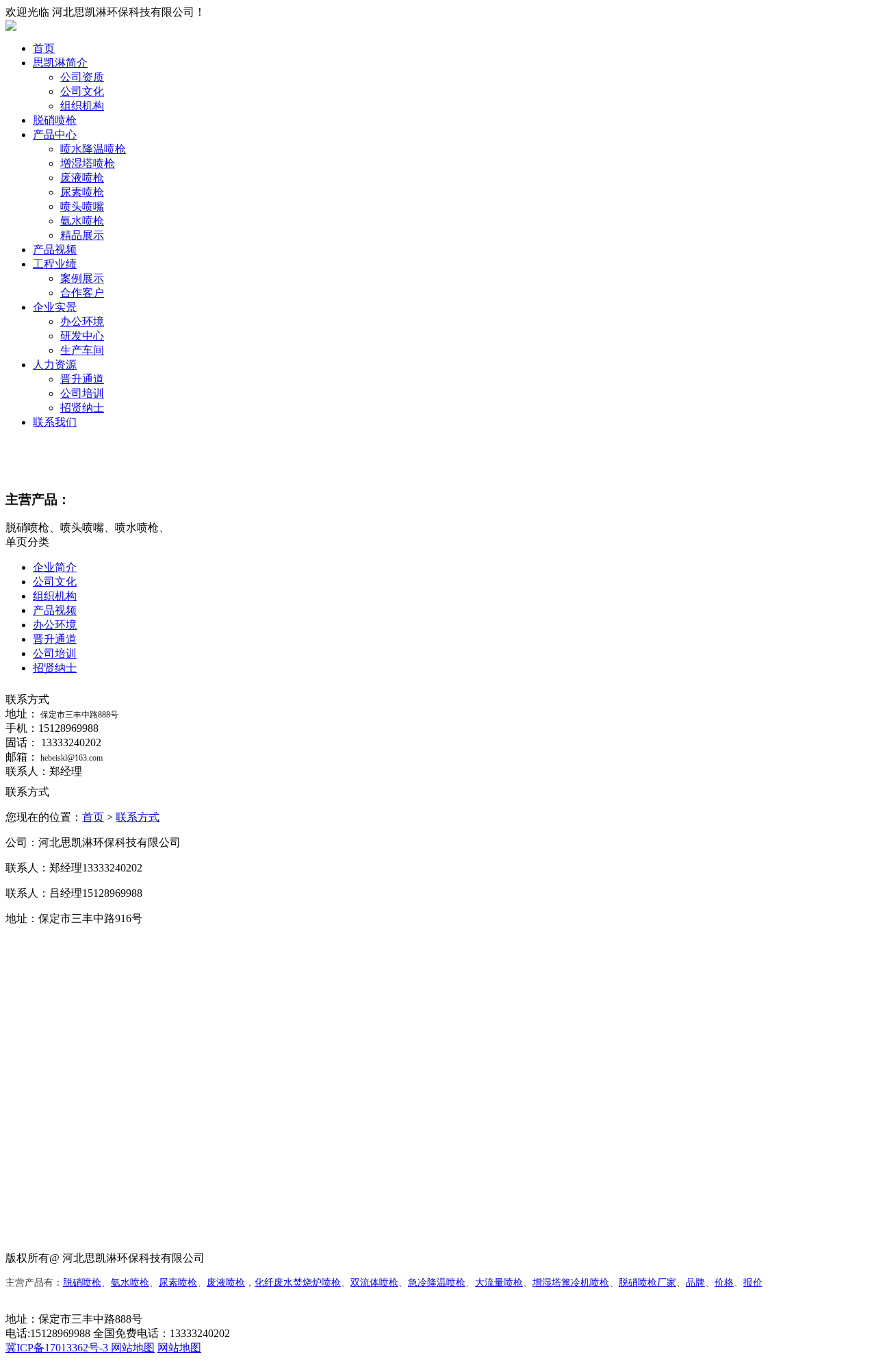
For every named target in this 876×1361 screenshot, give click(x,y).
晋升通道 (82, 379)
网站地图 (133, 1347)
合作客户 (82, 292)
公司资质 (82, 77)
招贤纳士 (82, 408)
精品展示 (82, 235)
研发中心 (82, 336)
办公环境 (82, 321)
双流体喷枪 (374, 1282)
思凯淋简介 (60, 62)
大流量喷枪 (499, 1282)
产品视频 (55, 249)
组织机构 (82, 106)
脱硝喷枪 (55, 120)
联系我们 (55, 422)
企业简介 (55, 567)
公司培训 (82, 393)
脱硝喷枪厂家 (647, 1282)
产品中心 (55, 134)
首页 (44, 48)
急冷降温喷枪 (436, 1282)
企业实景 (55, 307)
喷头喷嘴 (82, 206)
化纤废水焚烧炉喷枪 (298, 1282)
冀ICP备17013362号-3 (58, 1347)
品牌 (695, 1282)
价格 (724, 1282)
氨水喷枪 (82, 221)
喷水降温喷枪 (93, 149)
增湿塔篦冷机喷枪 (570, 1282)
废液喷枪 (82, 177)
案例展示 (82, 278)
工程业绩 (55, 264)
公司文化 (82, 91)
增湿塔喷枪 (87, 163)
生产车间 (82, 350)
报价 (752, 1282)
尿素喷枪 (82, 192)
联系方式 (137, 817)
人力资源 (55, 364)
